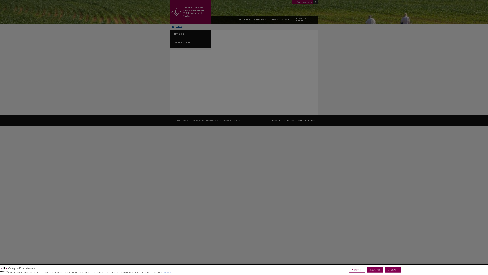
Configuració (357, 270)
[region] (244, 269)
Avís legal (167, 272)
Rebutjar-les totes (375, 270)
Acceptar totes (393, 270)
